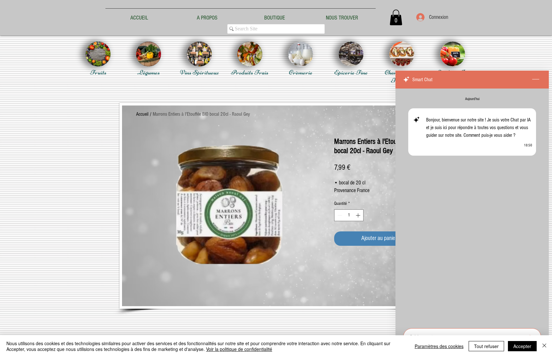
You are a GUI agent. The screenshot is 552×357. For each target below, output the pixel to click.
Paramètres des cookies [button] (439, 346)
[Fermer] (544, 346)
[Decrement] (339, 215)
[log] (472, 206)
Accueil (142, 114)
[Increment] (359, 215)
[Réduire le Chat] (536, 79)
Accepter (522, 346)
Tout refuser (486, 346)
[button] (395, 17)
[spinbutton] (349, 215)
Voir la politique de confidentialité (239, 349)
